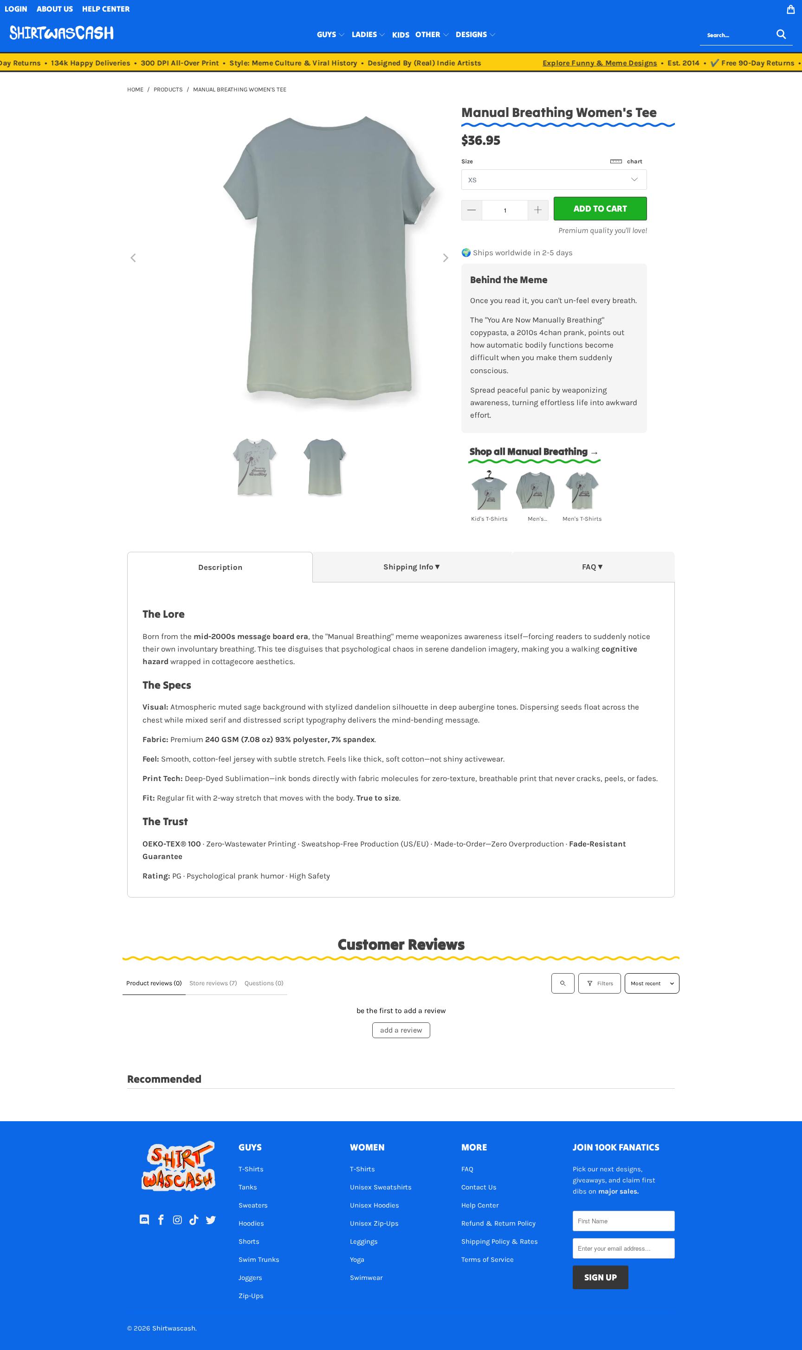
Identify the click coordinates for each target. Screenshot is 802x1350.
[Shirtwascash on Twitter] (211, 1220)
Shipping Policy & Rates (499, 1241)
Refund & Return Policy (498, 1223)
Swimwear (366, 1277)
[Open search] (563, 983)
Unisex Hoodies (374, 1205)
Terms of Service (487, 1259)
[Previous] (134, 258)
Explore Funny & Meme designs (587, 62)
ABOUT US (55, 9)
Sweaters (253, 1205)
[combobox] (746, 35)
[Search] (781, 35)
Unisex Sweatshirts (381, 1187)
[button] (331, 35)
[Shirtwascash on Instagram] (178, 1220)
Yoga (357, 1259)
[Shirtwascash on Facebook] (161, 1220)
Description (220, 567)
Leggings (364, 1241)
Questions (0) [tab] (264, 983)
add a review (401, 1030)
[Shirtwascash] (61, 35)
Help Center (479, 1205)
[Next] (445, 258)
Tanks (248, 1187)
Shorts (249, 1241)
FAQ (467, 1169)
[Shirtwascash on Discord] (145, 1220)
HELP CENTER (106, 9)
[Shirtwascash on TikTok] (194, 1220)
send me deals (179, 1322)
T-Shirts (251, 1169)
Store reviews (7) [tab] (213, 983)
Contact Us (479, 1187)
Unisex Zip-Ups (374, 1223)
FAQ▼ (593, 566)
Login (16, 9)
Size (551, 161)
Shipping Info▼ (412, 566)
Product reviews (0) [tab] (154, 983)
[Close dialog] (255, 1276)
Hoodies (251, 1223)
